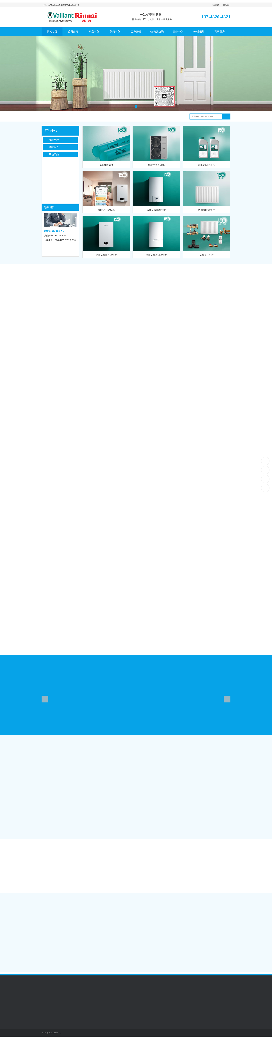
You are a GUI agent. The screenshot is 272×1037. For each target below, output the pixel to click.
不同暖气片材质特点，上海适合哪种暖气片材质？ (198, 909)
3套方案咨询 (157, 31)
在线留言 (216, 5)
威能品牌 (54, 140)
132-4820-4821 (265, 461)
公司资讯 (35, 743)
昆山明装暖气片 (62, 996)
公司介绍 (73, 31)
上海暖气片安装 (80, 996)
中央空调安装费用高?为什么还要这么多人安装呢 (197, 948)
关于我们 (136, 290)
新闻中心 (115, 31)
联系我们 (226, 5)
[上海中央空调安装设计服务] (77, 23)
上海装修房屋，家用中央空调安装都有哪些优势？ (198, 955)
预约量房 (220, 31)
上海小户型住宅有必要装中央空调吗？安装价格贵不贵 (55, 961)
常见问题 (180, 901)
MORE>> (128, 900)
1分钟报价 (198, 31)
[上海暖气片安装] (136, 73)
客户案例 (136, 31)
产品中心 (94, 31)
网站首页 (52, 31)
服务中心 (178, 31)
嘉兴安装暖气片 (97, 996)
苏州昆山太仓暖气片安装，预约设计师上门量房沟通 (54, 936)
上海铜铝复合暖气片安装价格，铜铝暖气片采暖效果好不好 (57, 955)
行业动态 (35, 901)
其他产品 (54, 154)
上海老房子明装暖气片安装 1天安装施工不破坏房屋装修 (56, 942)
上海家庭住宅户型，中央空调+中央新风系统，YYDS (199, 936)
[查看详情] (235, 927)
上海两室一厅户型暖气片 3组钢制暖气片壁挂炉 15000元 (56, 949)
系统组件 (54, 147)
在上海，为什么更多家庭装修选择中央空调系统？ (198, 942)
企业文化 (46, 1019)
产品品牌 (136, 679)
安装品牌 (49, 863)
